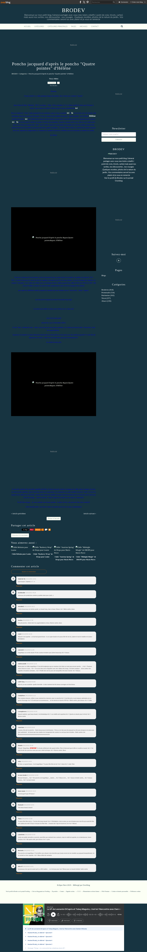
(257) (106, 298)
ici (76, 108)
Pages (73, 26)
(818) (107, 290)
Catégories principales (57, 26)
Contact (95, 26)
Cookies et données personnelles (120, 891)
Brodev (120, 178)
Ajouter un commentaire (29, 572)
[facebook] (80, 2)
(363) (107, 295)
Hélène (56, 79)
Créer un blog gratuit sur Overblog (41, 891)
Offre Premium (105, 891)
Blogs (103, 275)
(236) (106, 301)
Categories (23, 74)
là (72, 113)
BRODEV (73, 10)
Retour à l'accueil (53, 518)
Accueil (27, 26)
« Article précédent (18, 514)
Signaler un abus (70, 891)
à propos (79, 920)
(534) (108, 293)
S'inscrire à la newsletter (20, 535)
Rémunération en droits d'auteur (91, 891)
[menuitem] (27, 26)
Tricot (51, 79)
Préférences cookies (135, 891)
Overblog (86, 885)
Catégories (39, 26)
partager (67, 920)
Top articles (55, 891)
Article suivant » (89, 514)
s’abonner (54, 920)
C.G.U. (79, 891)
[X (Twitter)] (84, 2)
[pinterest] (87, 2)
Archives (83, 26)
